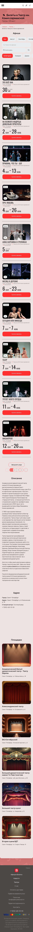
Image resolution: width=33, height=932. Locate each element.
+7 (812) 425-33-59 (8, 607)
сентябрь (21, 39)
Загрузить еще (16, 465)
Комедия (18, 56)
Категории (7, 56)
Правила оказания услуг (16, 894)
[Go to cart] (30, 5)
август (12, 39)
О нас (16, 886)
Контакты (16, 907)
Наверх (28, 868)
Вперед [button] (26, 470)
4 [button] (21, 470)
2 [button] (14, 470)
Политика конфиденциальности (16, 898)
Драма (27, 56)
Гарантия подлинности (16, 903)
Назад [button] (7, 470)
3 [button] (18, 470)
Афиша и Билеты (16, 875)
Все (5, 39)
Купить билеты (16, 96)
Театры (16, 882)
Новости (16, 878)
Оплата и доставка (16, 890)
